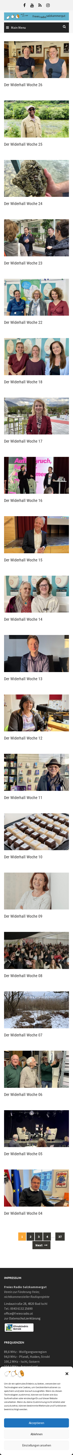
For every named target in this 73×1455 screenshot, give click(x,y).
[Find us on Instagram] (48, 5)
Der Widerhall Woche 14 (23, 619)
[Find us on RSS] (40, 5)
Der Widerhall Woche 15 (23, 560)
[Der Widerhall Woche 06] (36, 1069)
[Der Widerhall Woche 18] (36, 356)
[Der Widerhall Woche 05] (36, 1128)
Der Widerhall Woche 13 (23, 678)
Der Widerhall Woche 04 (23, 1213)
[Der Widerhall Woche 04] (36, 1188)
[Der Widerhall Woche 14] (36, 594)
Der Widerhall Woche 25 (23, 144)
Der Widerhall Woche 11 (23, 797)
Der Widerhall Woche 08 (23, 975)
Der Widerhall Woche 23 (23, 263)
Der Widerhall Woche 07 (23, 1035)
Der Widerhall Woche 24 (23, 203)
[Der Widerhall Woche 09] (36, 891)
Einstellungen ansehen (36, 1445)
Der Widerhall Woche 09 (23, 916)
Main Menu (18, 27)
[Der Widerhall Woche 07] (36, 1009)
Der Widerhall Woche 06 (23, 1094)
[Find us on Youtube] (32, 5)
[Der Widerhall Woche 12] (36, 712)
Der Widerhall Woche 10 (23, 856)
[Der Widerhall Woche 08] (36, 950)
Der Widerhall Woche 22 (23, 322)
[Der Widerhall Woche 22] (36, 297)
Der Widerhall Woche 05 (23, 1153)
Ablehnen (37, 1434)
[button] (67, 1374)
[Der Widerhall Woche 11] (36, 772)
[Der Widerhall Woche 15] (36, 534)
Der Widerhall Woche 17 (23, 441)
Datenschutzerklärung (25, 1318)
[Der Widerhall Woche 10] (36, 831)
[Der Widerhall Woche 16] (36, 475)
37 (60, 1237)
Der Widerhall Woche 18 (23, 381)
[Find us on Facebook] (24, 5)
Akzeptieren (36, 1423)
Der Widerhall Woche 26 (23, 84)
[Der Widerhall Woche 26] (36, 59)
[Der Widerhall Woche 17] (36, 415)
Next (39, 1245)
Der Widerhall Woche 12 (23, 738)
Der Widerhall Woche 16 (23, 500)
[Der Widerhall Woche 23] (36, 237)
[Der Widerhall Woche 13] (36, 653)
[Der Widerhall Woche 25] (36, 119)
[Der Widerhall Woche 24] (36, 178)
